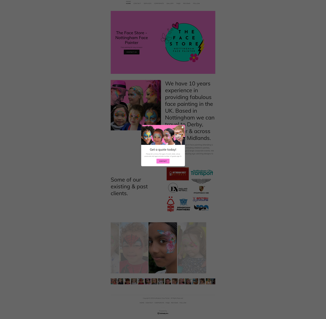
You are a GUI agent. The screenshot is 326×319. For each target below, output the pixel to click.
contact (163, 161)
